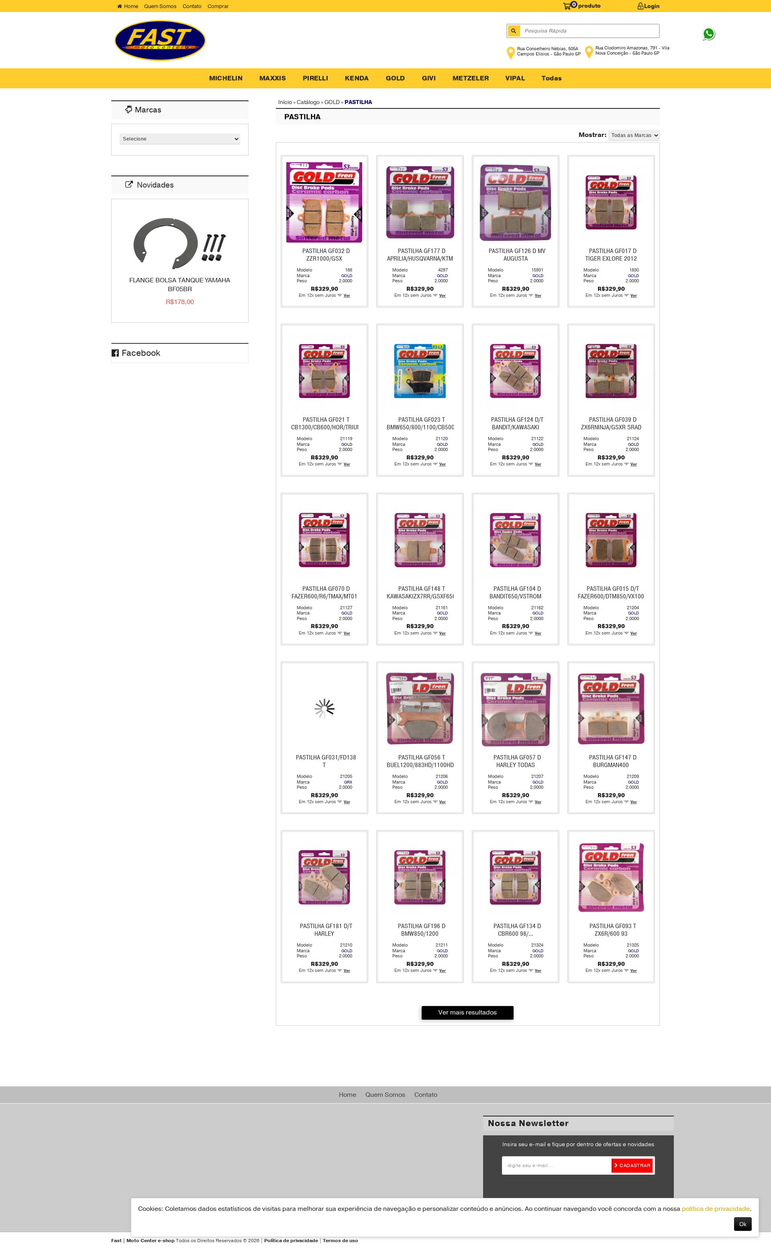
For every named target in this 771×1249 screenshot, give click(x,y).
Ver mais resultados (468, 1012)
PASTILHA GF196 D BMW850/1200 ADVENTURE (421, 934)
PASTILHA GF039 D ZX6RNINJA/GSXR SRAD (611, 423)
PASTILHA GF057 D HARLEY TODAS (517, 761)
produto (586, 5)
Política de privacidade (291, 1240)
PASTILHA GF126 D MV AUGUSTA (517, 255)
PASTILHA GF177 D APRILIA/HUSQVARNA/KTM (420, 255)
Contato (192, 6)
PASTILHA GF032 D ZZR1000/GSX (326, 255)
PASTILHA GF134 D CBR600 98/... (517, 930)
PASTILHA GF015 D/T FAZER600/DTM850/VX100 (611, 592)
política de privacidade (716, 1208)
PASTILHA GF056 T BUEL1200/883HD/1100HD (420, 761)
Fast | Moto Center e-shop (143, 1240)
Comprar (218, 6)
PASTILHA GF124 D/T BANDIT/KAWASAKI (517, 423)
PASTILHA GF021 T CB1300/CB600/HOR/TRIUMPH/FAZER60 (342, 423)
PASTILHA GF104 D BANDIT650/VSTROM (515, 592)
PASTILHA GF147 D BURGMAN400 (612, 761)
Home (131, 6)
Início (285, 102)
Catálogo (308, 102)
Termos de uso (340, 1240)
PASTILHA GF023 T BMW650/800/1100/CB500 (421, 423)
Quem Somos (160, 6)
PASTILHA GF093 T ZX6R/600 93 (612, 930)
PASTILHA (358, 102)
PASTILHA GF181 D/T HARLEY (326, 930)
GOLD (332, 102)
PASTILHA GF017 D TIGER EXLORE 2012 (611, 255)
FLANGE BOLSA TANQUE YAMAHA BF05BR (179, 285)
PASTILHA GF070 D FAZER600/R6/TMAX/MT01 (324, 592)
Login (652, 6)
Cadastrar (634, 1165)
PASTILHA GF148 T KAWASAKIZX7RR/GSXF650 (421, 592)
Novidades (155, 185)
